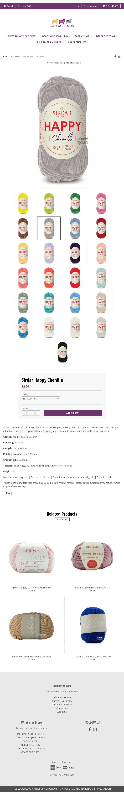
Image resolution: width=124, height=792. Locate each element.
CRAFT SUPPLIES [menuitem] (77, 42)
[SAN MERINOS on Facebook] (115, 56)
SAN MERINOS (66, 775)
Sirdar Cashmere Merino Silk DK (92, 587)
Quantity (26, 408)
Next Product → (73, 63)
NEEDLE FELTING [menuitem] (105, 36)
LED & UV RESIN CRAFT (30, 748)
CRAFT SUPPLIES (30, 752)
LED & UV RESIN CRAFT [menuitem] (48, 42)
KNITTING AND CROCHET (30, 733)
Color (25, 394)
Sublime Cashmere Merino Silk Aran (31, 656)
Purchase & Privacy (62, 700)
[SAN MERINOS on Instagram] (119, 56)
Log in (76, 6)
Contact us (62, 708)
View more (62, 519)
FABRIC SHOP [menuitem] (82, 36)
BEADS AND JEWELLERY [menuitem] (55, 36)
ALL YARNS (15, 56)
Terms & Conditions (62, 704)
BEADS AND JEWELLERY (30, 737)
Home (5, 56)
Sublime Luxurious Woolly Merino (92, 656)
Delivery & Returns (62, 697)
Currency (22, 6)
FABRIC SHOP (30, 741)
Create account (91, 6)
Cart (112, 6)
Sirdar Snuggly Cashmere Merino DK (31, 587)
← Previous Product (53, 63)
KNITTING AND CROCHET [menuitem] (21, 36)
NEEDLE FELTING (30, 744)
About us (62, 711)
